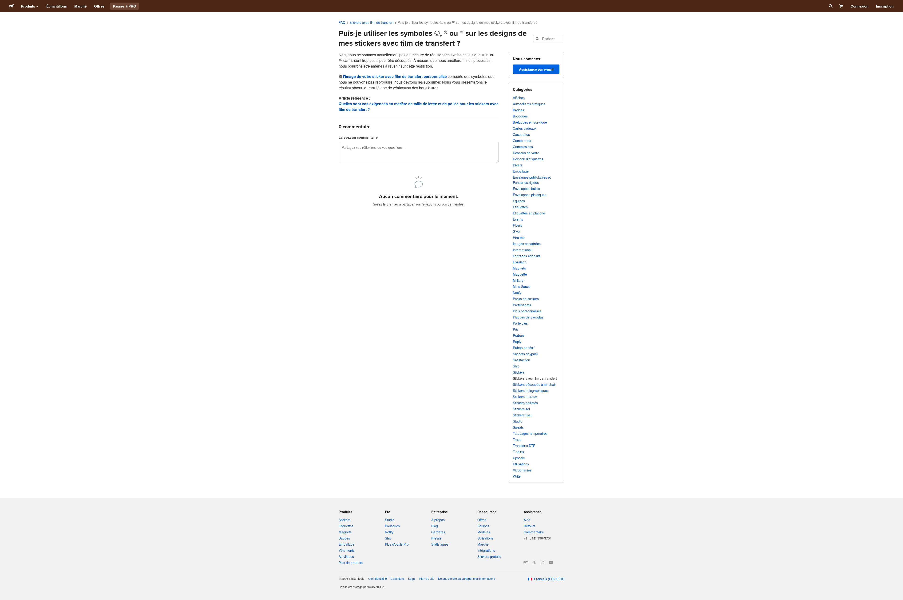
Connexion (859, 6)
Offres (99, 6)
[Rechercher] (830, 6)
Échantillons (56, 6)
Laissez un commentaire (358, 137)
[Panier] (841, 6)
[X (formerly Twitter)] (534, 562)
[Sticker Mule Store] (525, 562)
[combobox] (548, 38)
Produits (28, 6)
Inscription (885, 6)
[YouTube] (551, 562)
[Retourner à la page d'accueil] (11, 6)
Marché (80, 6)
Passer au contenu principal (3, 3)
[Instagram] (542, 562)
